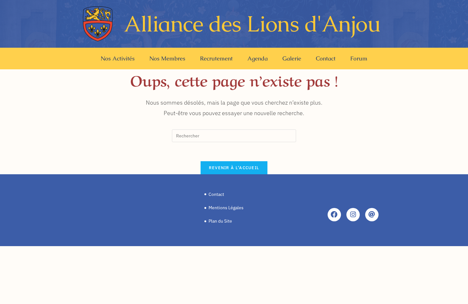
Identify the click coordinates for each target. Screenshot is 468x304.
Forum (358, 58)
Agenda (257, 58)
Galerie (291, 58)
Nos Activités (118, 58)
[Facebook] (334, 214)
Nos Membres (167, 58)
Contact (326, 58)
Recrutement (216, 58)
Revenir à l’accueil (234, 167)
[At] (372, 214)
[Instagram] (353, 214)
